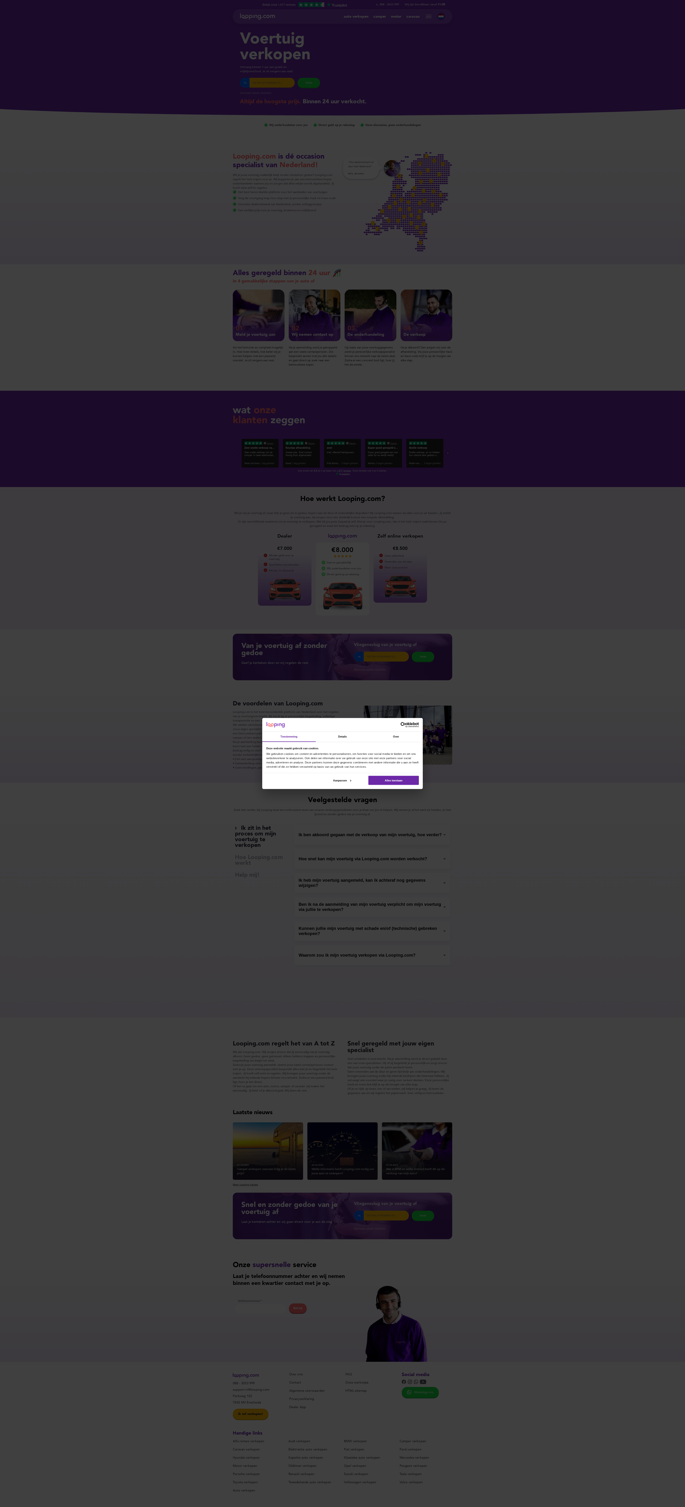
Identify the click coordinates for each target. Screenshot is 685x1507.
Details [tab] (342, 736)
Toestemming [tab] (288, 736)
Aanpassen (340, 780)
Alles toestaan (393, 780)
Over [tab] (396, 736)
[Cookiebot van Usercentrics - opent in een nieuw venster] (403, 724)
